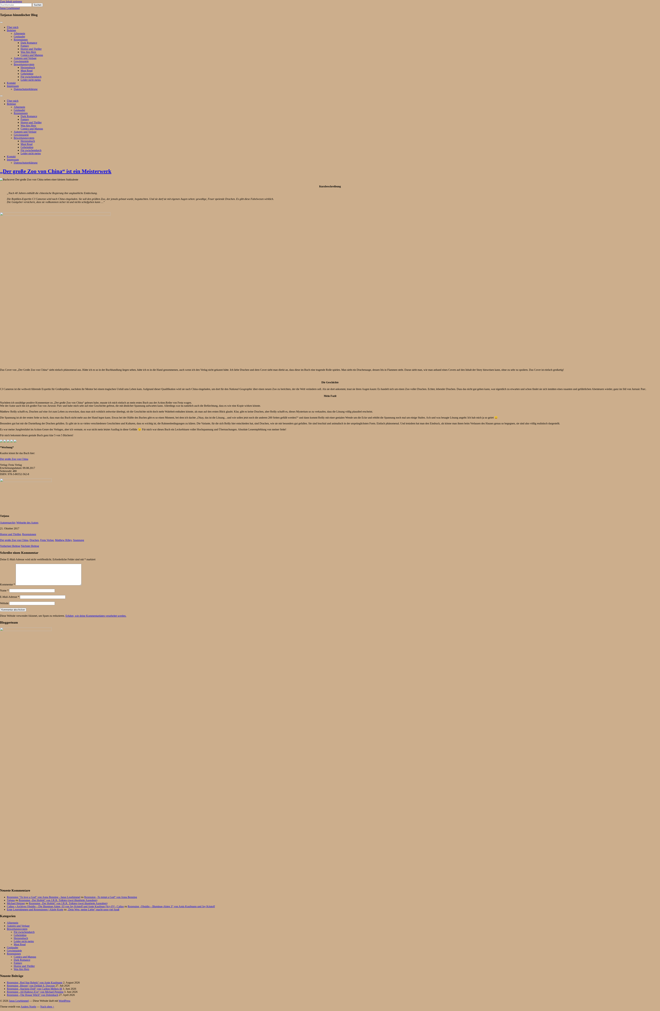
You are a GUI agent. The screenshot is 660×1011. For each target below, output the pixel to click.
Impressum (13, 86)
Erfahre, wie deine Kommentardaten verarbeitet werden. (95, 615)
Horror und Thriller (31, 48)
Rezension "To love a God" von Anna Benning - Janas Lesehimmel (43, 897)
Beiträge (11, 30)
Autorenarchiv (8, 522)
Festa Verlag (47, 540)
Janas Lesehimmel (10, 8)
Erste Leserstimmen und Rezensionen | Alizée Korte (35, 909)
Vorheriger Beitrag (10, 546)
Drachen (34, 540)
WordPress (64, 1000)
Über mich (12, 27)
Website (4, 603)
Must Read (26, 70)
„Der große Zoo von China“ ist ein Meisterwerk (55, 171)
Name (4, 590)
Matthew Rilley (63, 540)
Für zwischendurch (31, 76)
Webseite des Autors (27, 522)
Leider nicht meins (31, 79)
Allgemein (19, 33)
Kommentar (7, 584)
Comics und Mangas (32, 55)
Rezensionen (21, 39)
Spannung (78, 540)
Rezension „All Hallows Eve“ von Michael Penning (35, 991)
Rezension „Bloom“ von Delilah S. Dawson (31, 985)
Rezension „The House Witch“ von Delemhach (32, 994)
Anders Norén (28, 1006)
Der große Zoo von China (14, 459)
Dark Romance (29, 42)
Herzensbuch (28, 67)
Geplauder (19, 36)
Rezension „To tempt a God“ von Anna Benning (110, 897)
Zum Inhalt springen (11, 1)
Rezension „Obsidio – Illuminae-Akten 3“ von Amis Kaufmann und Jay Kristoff (171, 906)
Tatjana (11, 900)
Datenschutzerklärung (25, 89)
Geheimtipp (27, 73)
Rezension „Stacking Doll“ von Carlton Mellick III (34, 988)
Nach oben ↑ (47, 1006)
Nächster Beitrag (30, 546)
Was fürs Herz (28, 52)
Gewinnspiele (21, 61)
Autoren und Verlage (25, 58)
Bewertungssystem (24, 64)
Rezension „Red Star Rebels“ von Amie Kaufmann (34, 982)
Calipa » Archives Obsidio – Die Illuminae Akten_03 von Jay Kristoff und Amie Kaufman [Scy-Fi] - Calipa (65, 906)
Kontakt (11, 82)
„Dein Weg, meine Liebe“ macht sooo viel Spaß (93, 909)
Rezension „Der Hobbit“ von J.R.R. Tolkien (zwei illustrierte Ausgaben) (58, 900)
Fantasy (25, 45)
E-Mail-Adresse (9, 596)
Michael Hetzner (16, 903)
